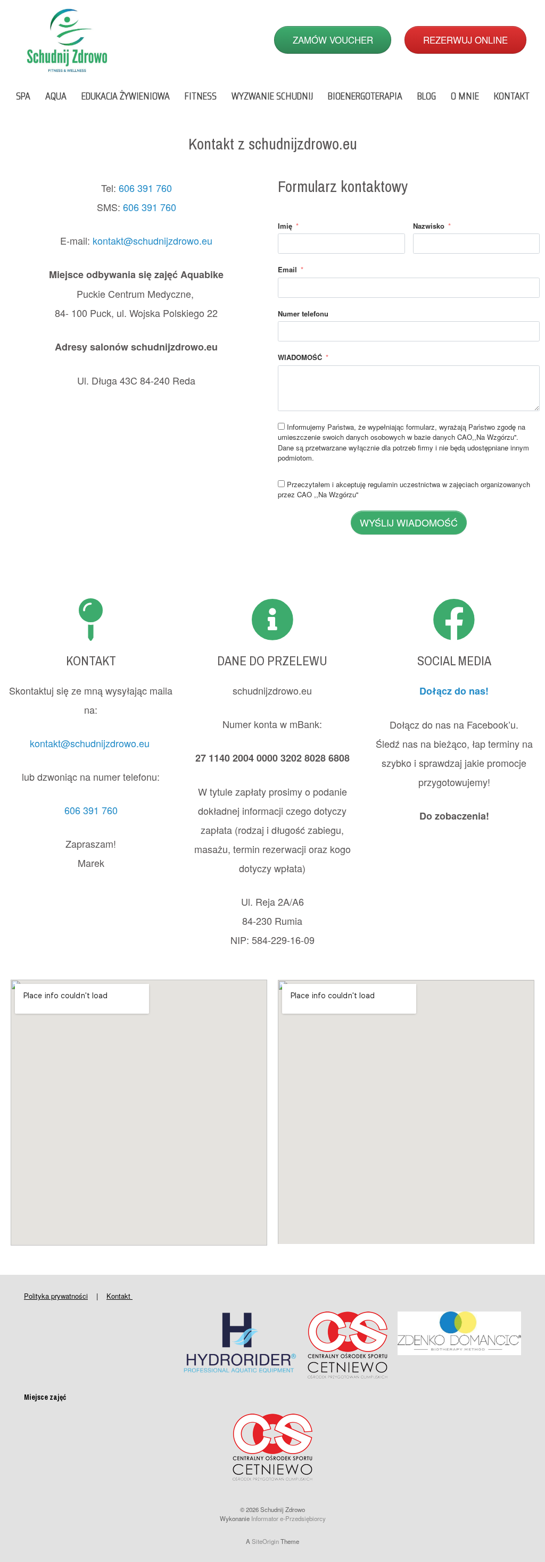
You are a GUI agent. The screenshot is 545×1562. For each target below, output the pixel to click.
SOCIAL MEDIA (454, 660)
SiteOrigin (265, 1541)
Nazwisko (428, 226)
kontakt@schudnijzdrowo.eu (152, 240)
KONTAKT (512, 95)
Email (287, 269)
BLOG (426, 95)
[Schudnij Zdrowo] (67, 40)
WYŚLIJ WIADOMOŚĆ (409, 522)
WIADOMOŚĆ (300, 357)
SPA (23, 95)
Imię (285, 226)
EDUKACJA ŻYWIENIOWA (125, 95)
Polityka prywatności (56, 1296)
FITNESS (201, 95)
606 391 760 (145, 188)
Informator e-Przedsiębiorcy (288, 1518)
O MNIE (465, 95)
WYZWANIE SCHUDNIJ (272, 95)
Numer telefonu (303, 313)
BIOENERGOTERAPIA (365, 95)
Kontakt (119, 1296)
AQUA (56, 95)
